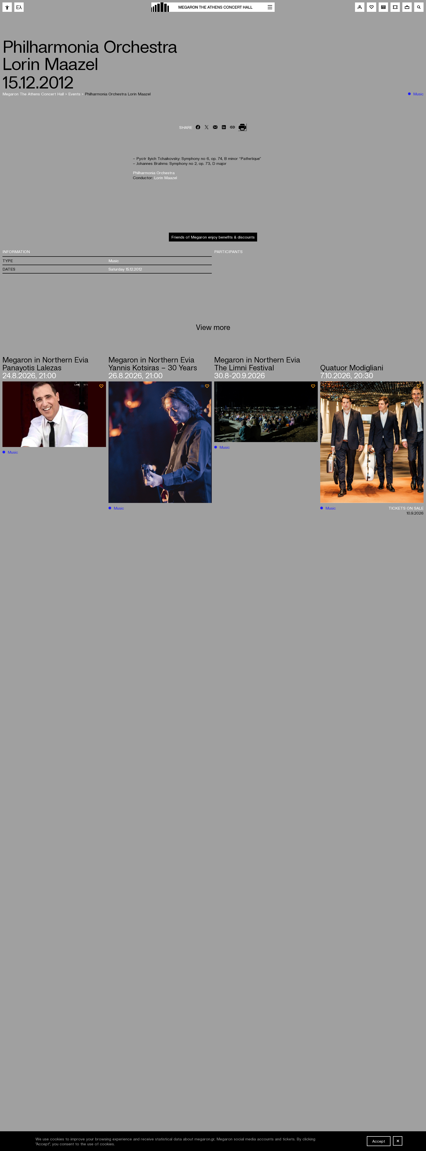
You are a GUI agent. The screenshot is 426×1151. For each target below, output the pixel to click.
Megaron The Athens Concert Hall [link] (33, 93)
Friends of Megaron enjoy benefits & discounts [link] (213, 236)
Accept (378, 1140)
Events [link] (75, 93)
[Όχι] (397, 1141)
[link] (7, 7)
